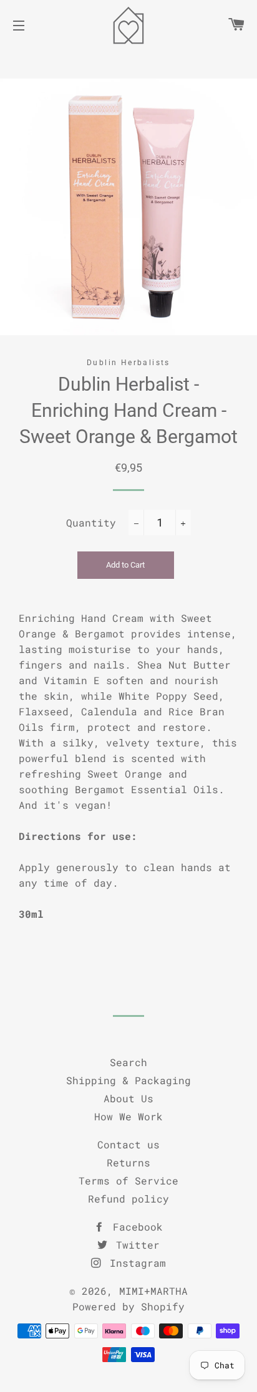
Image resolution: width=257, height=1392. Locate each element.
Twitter (135, 1244)
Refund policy (128, 1198)
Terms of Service (128, 1180)
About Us (128, 1098)
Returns (128, 1162)
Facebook (135, 1226)
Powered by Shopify (128, 1306)
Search (128, 1062)
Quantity (91, 522)
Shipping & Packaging (128, 1080)
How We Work (128, 1116)
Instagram (135, 1262)
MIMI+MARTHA (153, 1290)
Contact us (128, 1144)
